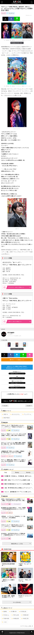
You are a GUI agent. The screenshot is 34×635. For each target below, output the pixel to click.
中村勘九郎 (25, 615)
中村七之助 (16, 615)
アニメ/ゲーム (27, 414)
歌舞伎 (5, 611)
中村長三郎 (25, 618)
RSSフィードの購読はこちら (17, 359)
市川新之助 (23, 611)
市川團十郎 (14, 611)
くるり (5, 622)
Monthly (28, 472)
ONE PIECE (6, 418)
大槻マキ (5, 414)
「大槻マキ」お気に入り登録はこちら (15, 321)
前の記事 (5, 405)
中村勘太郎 (16, 618)
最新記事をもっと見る (17, 543)
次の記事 (29, 405)
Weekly (17, 472)
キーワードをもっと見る (25, 626)
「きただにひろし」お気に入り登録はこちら (16, 287)
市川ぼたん (6, 615)
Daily (5, 472)
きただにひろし (16, 414)
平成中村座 (6, 618)
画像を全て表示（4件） (18, 43)
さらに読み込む (17, 602)
